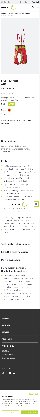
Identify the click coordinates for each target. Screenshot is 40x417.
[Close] (36, 204)
